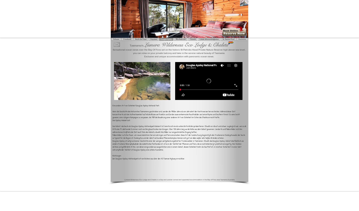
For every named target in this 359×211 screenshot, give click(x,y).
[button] (142, 81)
